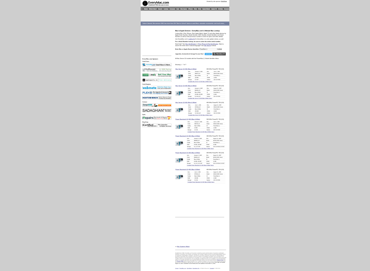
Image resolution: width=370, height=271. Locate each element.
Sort (178, 9)
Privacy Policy (180, 261)
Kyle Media (189, 268)
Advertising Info (196, 268)
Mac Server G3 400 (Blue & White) (186, 86)
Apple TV (214, 9)
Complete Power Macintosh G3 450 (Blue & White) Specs (201, 182)
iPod (199, 9)
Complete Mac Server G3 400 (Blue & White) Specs (200, 98)
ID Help (220, 9)
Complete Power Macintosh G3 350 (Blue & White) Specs (200, 148)
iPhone (190, 9)
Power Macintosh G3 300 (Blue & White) (187, 119)
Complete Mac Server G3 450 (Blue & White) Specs (200, 115)
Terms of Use (220, 260)
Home (146, 9)
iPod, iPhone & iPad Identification (208, 44)
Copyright (212, 268)
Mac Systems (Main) (183, 246)
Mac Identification (190, 44)
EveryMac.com (183, 268)
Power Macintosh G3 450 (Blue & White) (187, 169)
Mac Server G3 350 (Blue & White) (186, 69)
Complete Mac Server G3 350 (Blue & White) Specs (200, 81)
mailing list (191, 39)
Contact (177, 268)
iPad (195, 9)
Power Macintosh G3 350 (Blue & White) (187, 136)
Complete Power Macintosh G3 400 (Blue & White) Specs (200, 165)
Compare (172, 9)
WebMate (224, 1)
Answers (226, 9)
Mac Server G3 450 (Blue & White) (186, 102)
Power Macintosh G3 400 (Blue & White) (187, 152)
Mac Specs (183, 9)
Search (160, 9)
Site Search (207, 45)
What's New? (153, 9)
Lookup (166, 9)
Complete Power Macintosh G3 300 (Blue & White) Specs (201, 131)
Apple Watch (206, 9)
